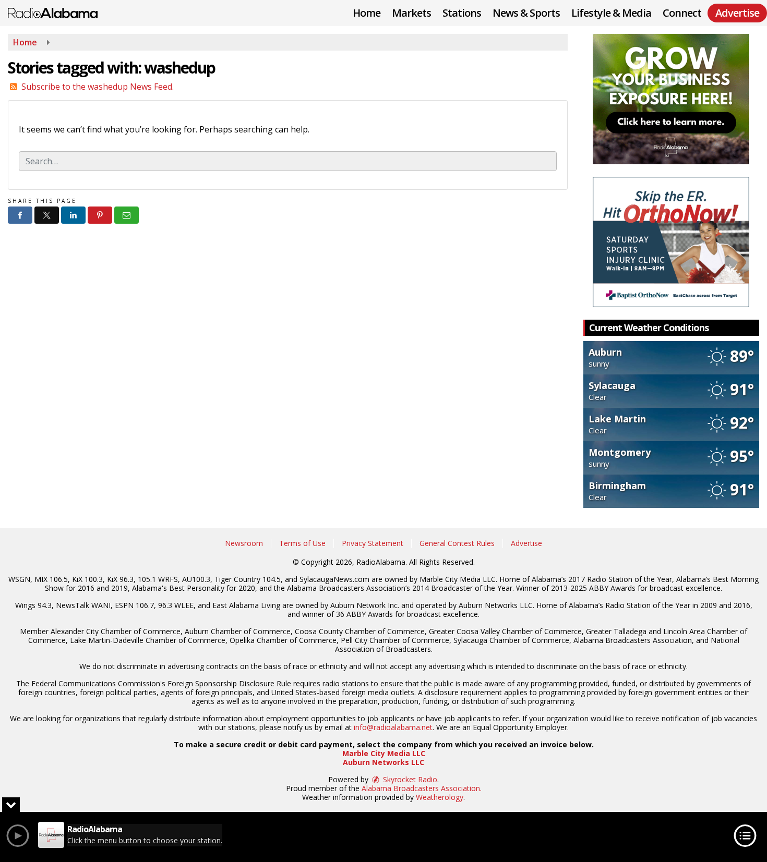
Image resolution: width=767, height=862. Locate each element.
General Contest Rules (457, 543)
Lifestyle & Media (611, 13)
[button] (20, 215)
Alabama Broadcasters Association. (422, 788)
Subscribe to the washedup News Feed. (97, 86)
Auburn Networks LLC (383, 762)
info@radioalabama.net (393, 727)
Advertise (526, 543)
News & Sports (526, 13)
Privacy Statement (372, 543)
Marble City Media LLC (383, 753)
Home (366, 13)
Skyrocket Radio (409, 779)
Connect (682, 13)
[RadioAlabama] (60, 12)
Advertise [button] (737, 13)
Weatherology (439, 797)
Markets (411, 13)
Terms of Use (302, 543)
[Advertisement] (671, 99)
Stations (461, 13)
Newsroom (244, 543)
